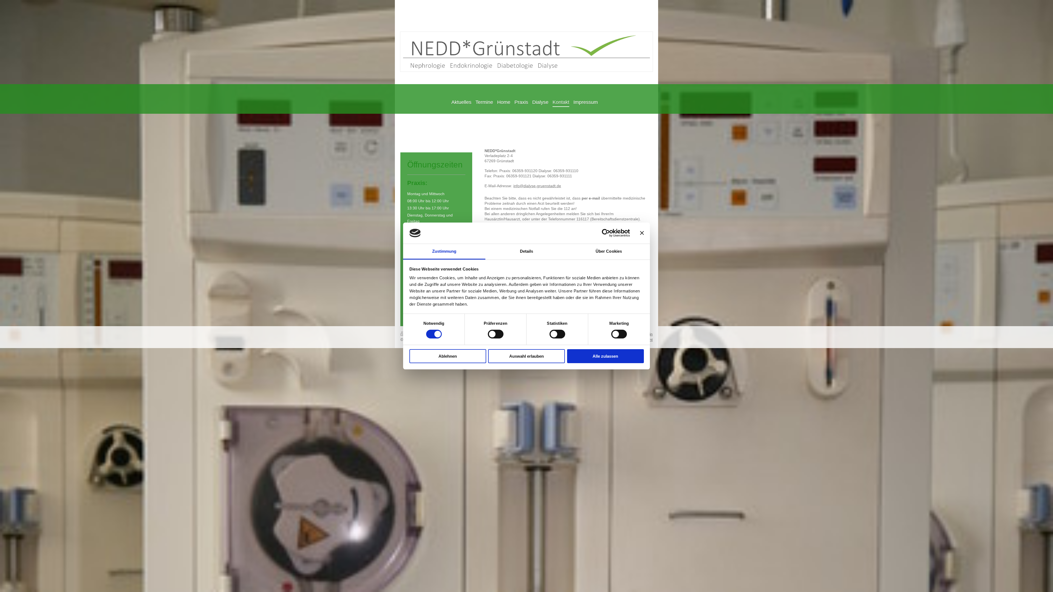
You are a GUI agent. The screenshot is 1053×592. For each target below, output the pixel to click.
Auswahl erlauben (526, 356)
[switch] (495, 334)
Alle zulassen (605, 356)
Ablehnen (447, 356)
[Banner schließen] (642, 233)
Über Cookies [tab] (609, 251)
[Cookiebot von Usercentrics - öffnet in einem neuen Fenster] (606, 233)
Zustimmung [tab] (444, 251)
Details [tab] (526, 251)
